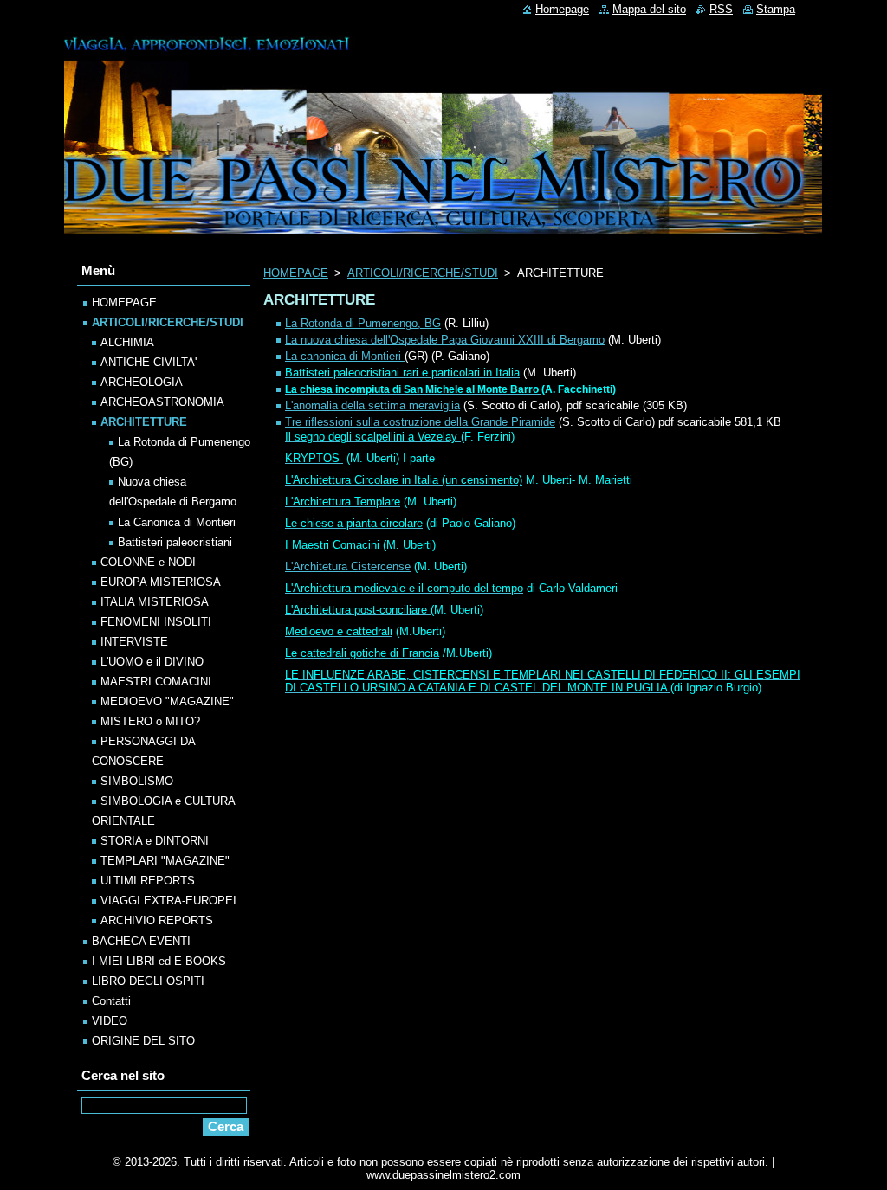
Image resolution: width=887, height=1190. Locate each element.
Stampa (775, 9)
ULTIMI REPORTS (147, 880)
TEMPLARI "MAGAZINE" (165, 860)
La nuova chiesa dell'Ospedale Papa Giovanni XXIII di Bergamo (445, 339)
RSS (721, 9)
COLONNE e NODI (148, 562)
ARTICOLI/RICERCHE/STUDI (422, 273)
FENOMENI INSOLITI (155, 621)
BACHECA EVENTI (141, 941)
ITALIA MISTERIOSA (154, 601)
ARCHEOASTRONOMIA (162, 402)
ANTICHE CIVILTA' (148, 362)
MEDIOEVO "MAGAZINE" (167, 701)
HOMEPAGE (295, 273)
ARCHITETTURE (143, 421)
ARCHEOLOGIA (141, 382)
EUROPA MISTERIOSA (160, 582)
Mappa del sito (649, 9)
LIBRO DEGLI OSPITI (148, 981)
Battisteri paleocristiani (175, 542)
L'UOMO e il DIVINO (152, 661)
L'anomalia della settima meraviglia (372, 405)
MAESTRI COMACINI (155, 681)
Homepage (562, 9)
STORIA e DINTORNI (154, 840)
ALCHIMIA (127, 342)
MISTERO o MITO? (150, 721)
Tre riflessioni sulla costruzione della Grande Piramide (420, 421)
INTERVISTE (134, 641)
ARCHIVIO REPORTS (156, 920)
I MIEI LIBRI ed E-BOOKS (159, 961)
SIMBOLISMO (136, 781)
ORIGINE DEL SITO (143, 1040)
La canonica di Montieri (345, 356)
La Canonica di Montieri (177, 522)
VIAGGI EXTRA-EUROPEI (168, 900)
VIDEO (109, 1020)
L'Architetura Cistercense (348, 566)
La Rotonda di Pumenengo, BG (363, 323)
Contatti (111, 1000)
